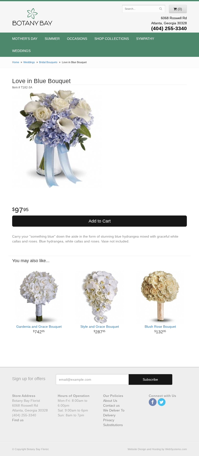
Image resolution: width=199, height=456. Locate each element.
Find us (18, 420)
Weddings (21, 51)
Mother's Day (24, 39)
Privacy (108, 420)
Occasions (77, 39)
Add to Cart (100, 221)
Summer (52, 39)
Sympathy (145, 39)
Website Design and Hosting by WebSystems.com (157, 449)
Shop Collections (111, 39)
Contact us (111, 405)
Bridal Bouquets (48, 62)
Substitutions (113, 425)
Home (15, 62)
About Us (110, 401)
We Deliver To (113, 410)
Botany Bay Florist (32, 18)
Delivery (109, 415)
